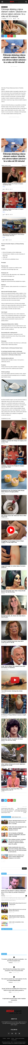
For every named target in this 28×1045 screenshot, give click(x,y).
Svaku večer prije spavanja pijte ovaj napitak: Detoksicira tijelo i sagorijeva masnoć (17, 828)
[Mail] (19, 1033)
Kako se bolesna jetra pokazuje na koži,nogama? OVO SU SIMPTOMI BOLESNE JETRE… (20, 810)
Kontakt (8, 1038)
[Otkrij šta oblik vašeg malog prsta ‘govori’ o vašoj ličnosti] (4, 904)
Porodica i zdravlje (8, 4)
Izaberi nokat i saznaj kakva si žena (16, 922)
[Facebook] (8, 1033)
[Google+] (12, 1033)
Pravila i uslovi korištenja (19, 1038)
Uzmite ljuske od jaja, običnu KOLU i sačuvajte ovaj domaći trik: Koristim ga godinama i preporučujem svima (7, 810)
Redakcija (4, 18)
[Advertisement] (14, 76)
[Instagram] (15, 1033)
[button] (26, 2)
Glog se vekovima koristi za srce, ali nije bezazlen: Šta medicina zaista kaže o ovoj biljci (17, 822)
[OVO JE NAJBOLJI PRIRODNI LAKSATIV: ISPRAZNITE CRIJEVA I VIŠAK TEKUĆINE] (4, 834)
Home (2, 4)
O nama (12, 1038)
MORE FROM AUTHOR (16, 817)
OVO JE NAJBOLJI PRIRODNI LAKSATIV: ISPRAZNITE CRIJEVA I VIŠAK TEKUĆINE (17, 834)
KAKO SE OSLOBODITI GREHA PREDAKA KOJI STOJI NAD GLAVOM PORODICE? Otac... (13, 892)
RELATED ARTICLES (6, 817)
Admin (10, 972)
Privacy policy (14, 1039)
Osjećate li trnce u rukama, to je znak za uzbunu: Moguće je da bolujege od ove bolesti (16, 856)
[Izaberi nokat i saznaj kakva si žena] (4, 923)
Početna (4, 1038)
